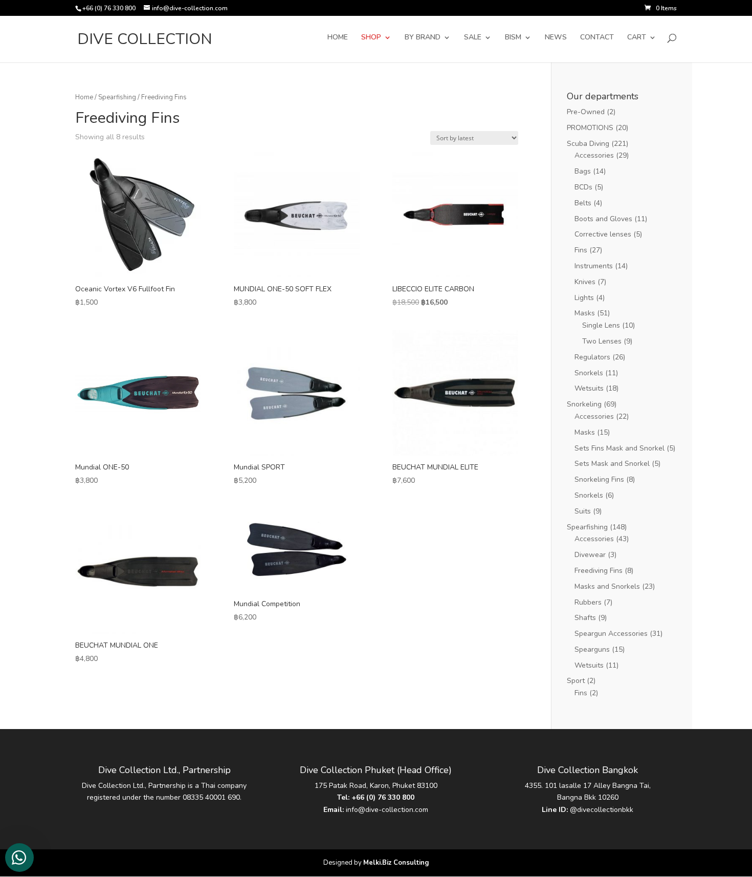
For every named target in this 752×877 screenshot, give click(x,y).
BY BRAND (422, 38)
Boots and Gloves (603, 219)
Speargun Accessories (611, 633)
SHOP (371, 38)
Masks (584, 313)
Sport (576, 681)
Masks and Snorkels (607, 586)
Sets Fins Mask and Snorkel (619, 448)
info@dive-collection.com (387, 810)
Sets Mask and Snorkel (612, 463)
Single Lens (601, 325)
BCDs (583, 187)
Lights (584, 298)
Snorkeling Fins (599, 479)
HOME (337, 38)
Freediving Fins (598, 570)
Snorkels (588, 373)
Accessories (594, 155)
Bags (582, 171)
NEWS (556, 38)
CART (636, 38)
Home (84, 97)
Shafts (585, 618)
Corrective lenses (602, 234)
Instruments (593, 266)
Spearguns (592, 649)
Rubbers (588, 602)
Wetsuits (589, 388)
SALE (472, 38)
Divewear (590, 555)
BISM (513, 38)
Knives (584, 282)
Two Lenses (602, 341)
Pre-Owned (586, 112)
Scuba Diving (588, 143)
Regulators (592, 357)
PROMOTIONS (590, 128)
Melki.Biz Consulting (396, 862)
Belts (582, 203)
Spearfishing (117, 97)
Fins (580, 250)
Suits (582, 511)
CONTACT (597, 38)
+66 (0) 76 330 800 (382, 797)
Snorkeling (584, 404)
